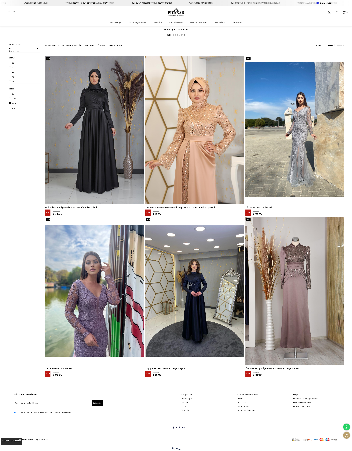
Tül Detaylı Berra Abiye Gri (258, 207)
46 (13, 77)
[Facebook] (173, 427)
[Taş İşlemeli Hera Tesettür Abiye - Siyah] (194, 291)
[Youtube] (183, 427)
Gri (13, 94)
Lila (13, 108)
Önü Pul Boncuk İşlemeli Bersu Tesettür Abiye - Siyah (71, 207)
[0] (343, 12)
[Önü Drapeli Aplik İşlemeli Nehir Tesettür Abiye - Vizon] (294, 291)
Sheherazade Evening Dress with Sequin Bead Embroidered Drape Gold (180, 207)
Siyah (14, 103)
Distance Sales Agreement (305, 398)
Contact (185, 406)
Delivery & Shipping (246, 410)
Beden (12, 57)
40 (13, 68)
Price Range (15, 44)
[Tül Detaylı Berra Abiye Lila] (94, 291)
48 (13, 82)
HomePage (187, 398)
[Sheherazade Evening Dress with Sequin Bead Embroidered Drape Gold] (194, 130)
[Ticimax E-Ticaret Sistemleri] (176, 448)
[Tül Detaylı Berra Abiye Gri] (294, 130)
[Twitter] (177, 427)
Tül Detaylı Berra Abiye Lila (58, 368)
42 (13, 72)
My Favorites (243, 406)
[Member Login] (329, 12)
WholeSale (186, 410)
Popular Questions (301, 406)
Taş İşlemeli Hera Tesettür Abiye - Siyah (165, 368)
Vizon (14, 99)
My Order (241, 402)
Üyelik (240, 398)
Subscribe (97, 403)
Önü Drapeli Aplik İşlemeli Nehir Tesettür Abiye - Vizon (272, 368)
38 (13, 63)
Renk (11, 88)
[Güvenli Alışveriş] (315, 439)
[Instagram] (180, 427)
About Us (185, 402)
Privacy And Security (302, 402)
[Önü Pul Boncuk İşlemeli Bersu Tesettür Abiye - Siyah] (94, 130)
